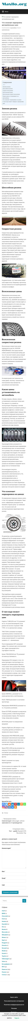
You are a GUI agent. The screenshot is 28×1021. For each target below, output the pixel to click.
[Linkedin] (12, 804)
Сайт (3, 885)
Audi (3, 910)
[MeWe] (18, 804)
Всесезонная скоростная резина (11, 94)
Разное (4, 972)
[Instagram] (3, 807)
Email (4, 878)
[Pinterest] (15, 804)
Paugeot (4, 943)
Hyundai (4, 924)
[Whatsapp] (24, 804)
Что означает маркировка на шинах (12, 99)
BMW (3, 913)
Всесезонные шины (8, 92)
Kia (3, 927)
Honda (4, 921)
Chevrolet (5, 916)
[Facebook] (3, 804)
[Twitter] (6, 804)
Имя (3, 871)
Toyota (4, 956)
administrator (6, 30)
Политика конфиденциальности (14, 1004)
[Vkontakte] (12, 807)
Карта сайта (14, 997)
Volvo (3, 961)
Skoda (4, 950)
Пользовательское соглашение (14, 1001)
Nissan (4, 937)
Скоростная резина (8, 90)
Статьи (6, 813)
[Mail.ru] (9, 807)
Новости (4, 969)
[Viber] (6, 807)
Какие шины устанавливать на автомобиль (11, 97)
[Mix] (21, 804)
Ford (3, 919)
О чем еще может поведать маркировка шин (13, 102)
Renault (4, 948)
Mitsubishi (5, 935)
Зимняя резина (6, 86)
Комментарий (6, 848)
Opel (3, 940)
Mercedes (5, 932)
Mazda (4, 929)
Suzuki (4, 953)
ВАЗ (3, 966)
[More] (15, 807)
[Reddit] (9, 804)
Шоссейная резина (8, 88)
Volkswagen (5, 958)
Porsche (4, 945)
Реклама (14, 1008)
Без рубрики (6, 964)
